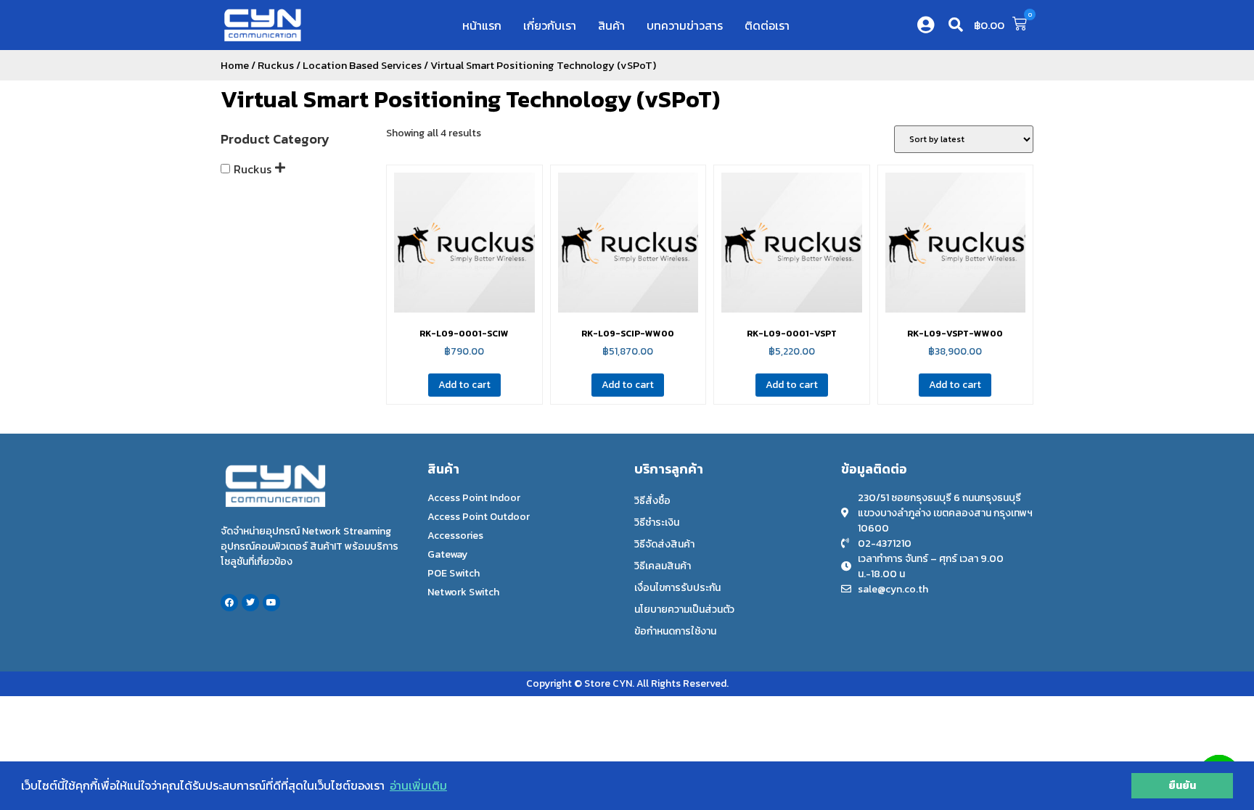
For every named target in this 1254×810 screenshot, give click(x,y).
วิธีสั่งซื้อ (652, 500)
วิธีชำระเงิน (656, 522)
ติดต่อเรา (767, 25)
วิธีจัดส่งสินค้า (664, 544)
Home (235, 65)
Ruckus (276, 65)
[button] (955, 24)
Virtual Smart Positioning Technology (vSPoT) (470, 99)
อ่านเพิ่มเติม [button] (418, 785)
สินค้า (611, 25)
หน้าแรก (481, 25)
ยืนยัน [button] (1182, 785)
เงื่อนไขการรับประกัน (677, 587)
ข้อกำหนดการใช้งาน (675, 631)
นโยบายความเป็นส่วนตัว (684, 609)
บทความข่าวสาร (685, 25)
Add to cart (464, 384)
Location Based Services (362, 65)
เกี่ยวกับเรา (549, 25)
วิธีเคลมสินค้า (662, 566)
